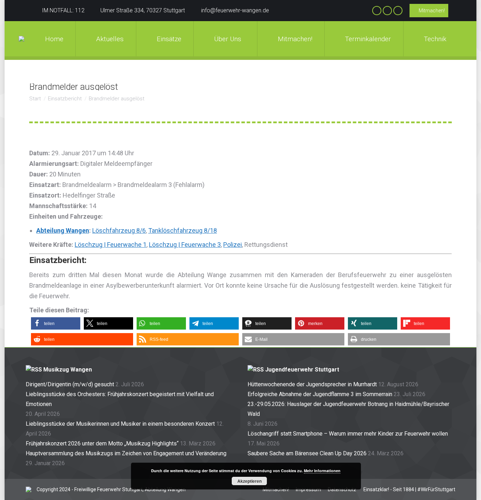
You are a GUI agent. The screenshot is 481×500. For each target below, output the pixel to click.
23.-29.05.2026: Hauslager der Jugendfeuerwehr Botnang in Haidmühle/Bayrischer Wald (348, 409)
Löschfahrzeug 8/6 (119, 230)
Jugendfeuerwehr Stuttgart (302, 369)
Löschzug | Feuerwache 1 (110, 244)
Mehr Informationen (322, 470)
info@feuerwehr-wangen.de (235, 10)
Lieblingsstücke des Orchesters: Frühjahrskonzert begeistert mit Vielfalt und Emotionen (120, 399)
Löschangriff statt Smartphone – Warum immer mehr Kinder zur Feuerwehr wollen (348, 433)
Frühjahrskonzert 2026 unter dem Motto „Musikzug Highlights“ (102, 443)
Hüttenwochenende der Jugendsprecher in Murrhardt (312, 384)
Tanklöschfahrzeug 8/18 (182, 230)
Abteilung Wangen (62, 230)
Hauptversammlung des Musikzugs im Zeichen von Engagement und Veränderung (126, 453)
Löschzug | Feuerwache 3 (185, 244)
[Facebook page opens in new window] (376, 10)
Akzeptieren (249, 481)
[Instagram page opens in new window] (387, 10)
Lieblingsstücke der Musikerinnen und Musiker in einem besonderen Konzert (120, 423)
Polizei (232, 244)
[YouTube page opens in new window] (397, 10)
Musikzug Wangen (67, 369)
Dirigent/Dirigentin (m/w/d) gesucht (70, 384)
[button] (55, 323)
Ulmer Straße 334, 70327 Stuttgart (142, 10)
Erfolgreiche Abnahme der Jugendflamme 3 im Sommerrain (320, 394)
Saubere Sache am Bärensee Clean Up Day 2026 (307, 453)
